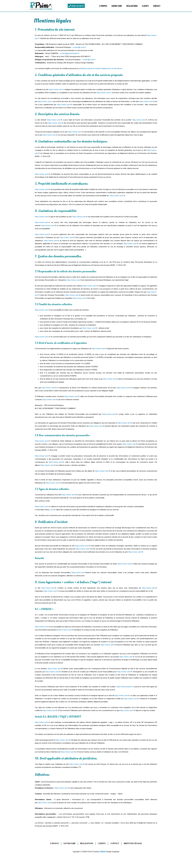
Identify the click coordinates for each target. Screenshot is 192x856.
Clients (145, 6)
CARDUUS (102, 851)
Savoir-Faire (116, 6)
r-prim (150, 101)
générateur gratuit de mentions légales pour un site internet (100, 68)
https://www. (143, 101)
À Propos (103, 6)
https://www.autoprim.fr (125, 687)
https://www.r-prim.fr (56, 89)
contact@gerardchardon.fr (69, 53)
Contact (156, 6)
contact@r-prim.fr (79, 47)
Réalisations (132, 6)
